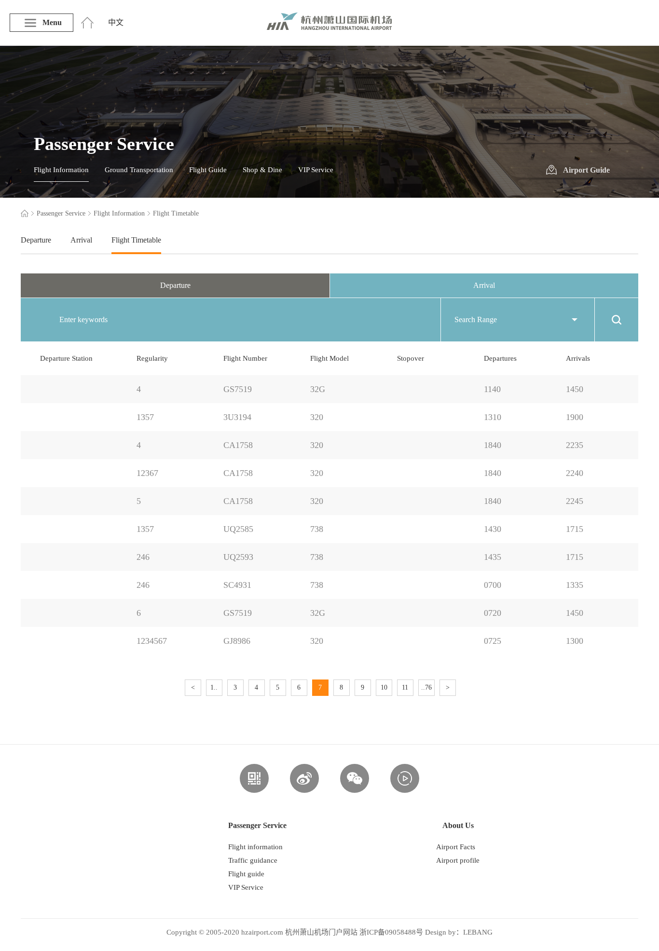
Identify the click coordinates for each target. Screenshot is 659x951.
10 (384, 687)
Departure (36, 240)
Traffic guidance (252, 860)
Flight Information (61, 170)
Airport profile (458, 860)
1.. (214, 687)
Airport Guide (586, 170)
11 (405, 687)
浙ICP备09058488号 (391, 932)
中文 (116, 22)
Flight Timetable (136, 240)
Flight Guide (208, 170)
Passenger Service (61, 213)
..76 (426, 687)
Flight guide (246, 874)
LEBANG (478, 932)
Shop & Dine (262, 170)
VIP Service (315, 170)
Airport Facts (455, 847)
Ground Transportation (139, 170)
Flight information (255, 847)
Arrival (81, 240)
